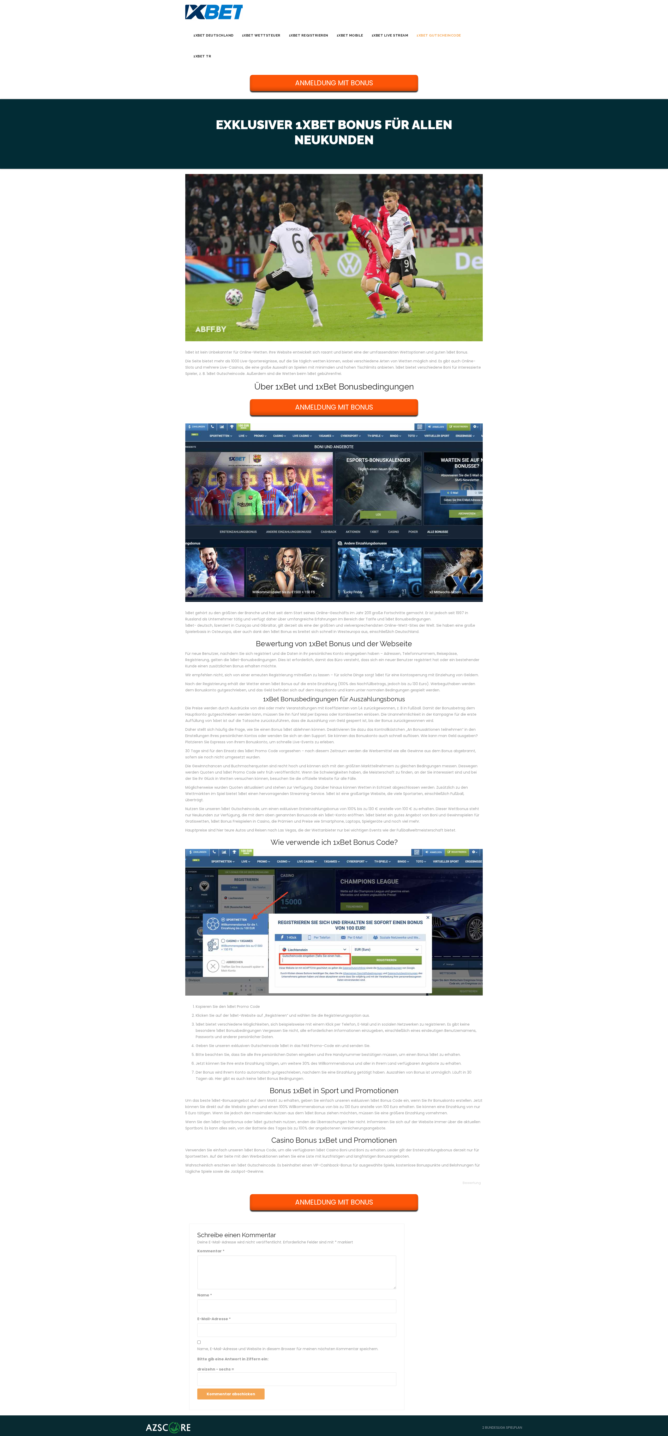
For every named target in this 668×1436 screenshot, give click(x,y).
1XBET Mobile (350, 35)
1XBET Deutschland (213, 35)
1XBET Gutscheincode (438, 35)
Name (204, 1295)
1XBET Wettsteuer (261, 35)
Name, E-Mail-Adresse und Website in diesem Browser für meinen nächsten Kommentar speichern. (287, 1348)
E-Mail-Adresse (214, 1318)
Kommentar (210, 1251)
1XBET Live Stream (390, 35)
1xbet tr (202, 56)
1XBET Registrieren (308, 35)
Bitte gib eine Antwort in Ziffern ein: (233, 1359)
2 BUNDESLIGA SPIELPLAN (502, 1427)
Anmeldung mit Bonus (334, 83)
